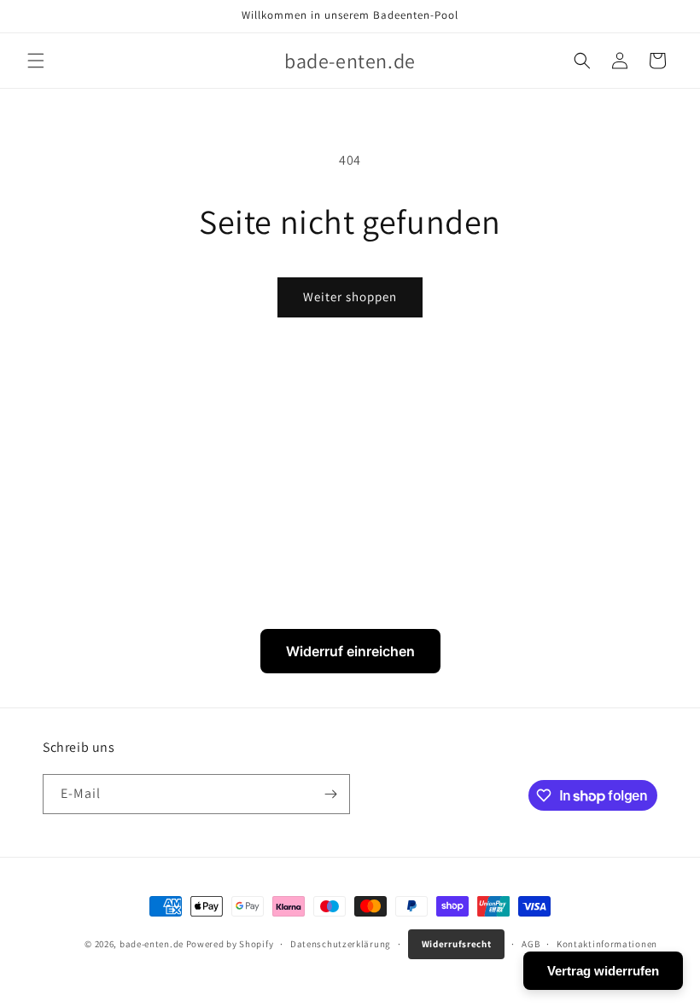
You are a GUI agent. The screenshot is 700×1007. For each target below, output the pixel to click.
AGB (531, 944)
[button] (36, 60)
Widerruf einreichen (350, 651)
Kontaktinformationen (607, 944)
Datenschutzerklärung (340, 944)
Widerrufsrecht (457, 944)
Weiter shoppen (350, 296)
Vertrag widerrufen (603, 970)
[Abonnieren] (330, 794)
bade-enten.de (152, 944)
